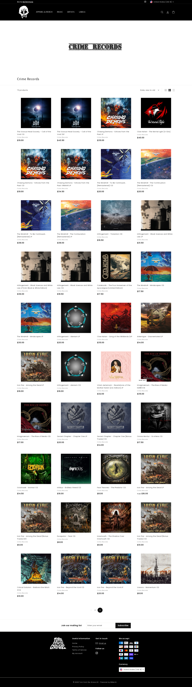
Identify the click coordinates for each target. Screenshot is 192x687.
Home (74, 643)
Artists (71, 12)
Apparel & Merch (44, 12)
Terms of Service (79, 650)
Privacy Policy (78, 646)
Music (60, 12)
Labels (82, 12)
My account (77, 653)
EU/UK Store (28, 2)
